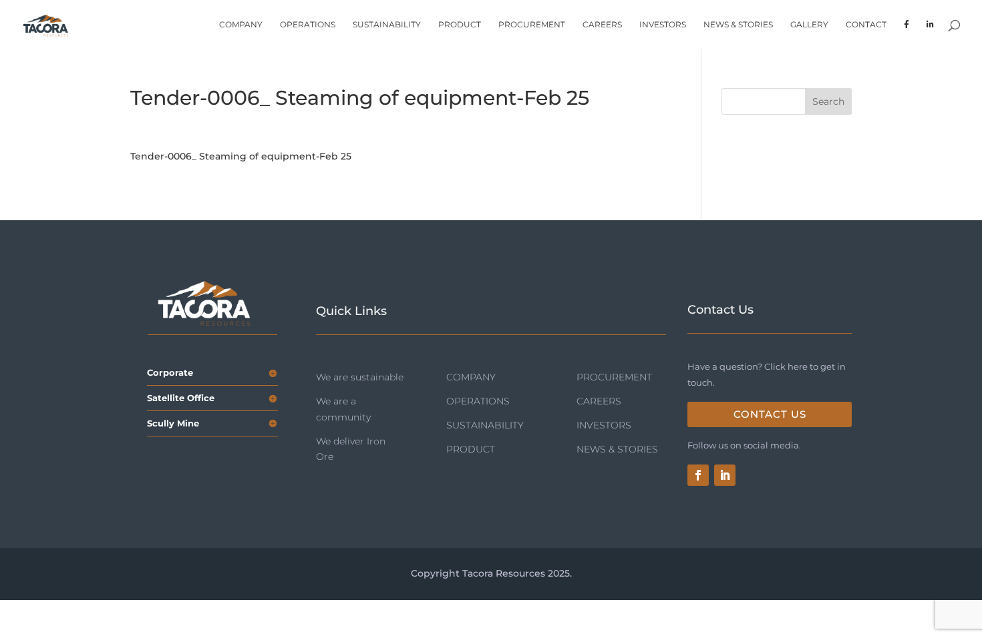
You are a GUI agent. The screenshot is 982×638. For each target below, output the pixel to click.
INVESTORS (662, 24)
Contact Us (769, 414)
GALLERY (809, 24)
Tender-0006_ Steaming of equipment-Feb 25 (240, 156)
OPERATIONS (307, 24)
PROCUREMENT (531, 24)
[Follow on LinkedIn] (724, 475)
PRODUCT (459, 24)
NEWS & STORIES (738, 24)
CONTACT (866, 24)
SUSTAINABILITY (387, 24)
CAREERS (602, 24)
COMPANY (241, 24)
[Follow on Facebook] (698, 475)
